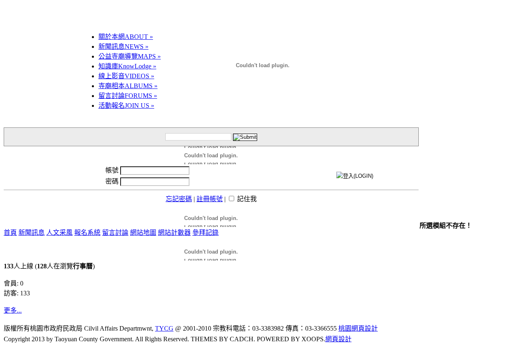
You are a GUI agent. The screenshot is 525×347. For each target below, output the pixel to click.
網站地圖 (143, 232)
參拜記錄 (205, 232)
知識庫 (127, 66)
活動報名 (126, 105)
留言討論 (127, 95)
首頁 (10, 232)
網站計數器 (174, 232)
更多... (13, 310)
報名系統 (87, 232)
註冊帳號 (209, 198)
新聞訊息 (123, 46)
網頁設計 (338, 339)
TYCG (164, 328)
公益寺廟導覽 (129, 56)
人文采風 (59, 232)
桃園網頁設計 (358, 328)
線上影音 (126, 76)
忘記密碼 (179, 198)
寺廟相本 (128, 85)
